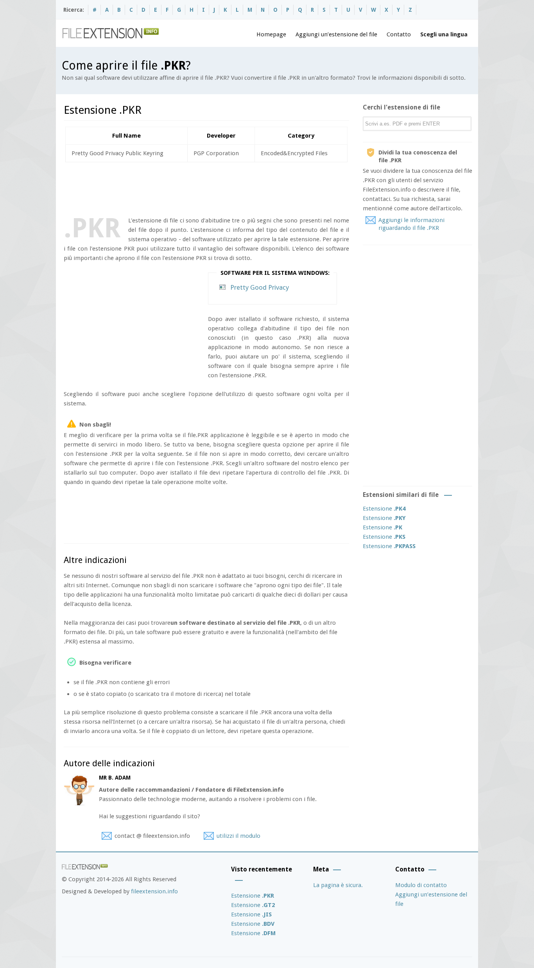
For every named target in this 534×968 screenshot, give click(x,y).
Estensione (384, 508)
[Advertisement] (206, 187)
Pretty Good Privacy (259, 287)
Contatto (399, 34)
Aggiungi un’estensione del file (336, 34)
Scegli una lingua (444, 34)
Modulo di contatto (421, 885)
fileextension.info (154, 891)
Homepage (271, 34)
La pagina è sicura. (338, 885)
